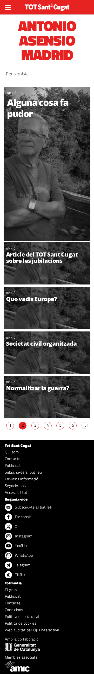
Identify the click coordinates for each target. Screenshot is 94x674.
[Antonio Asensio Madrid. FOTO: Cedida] (47, 164)
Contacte (12, 459)
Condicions (14, 610)
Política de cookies (20, 623)
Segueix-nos (15, 486)
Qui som (12, 452)
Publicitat (13, 465)
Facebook (22, 517)
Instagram (23, 536)
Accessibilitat (16, 492)
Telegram (22, 565)
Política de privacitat (22, 616)
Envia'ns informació (21, 479)
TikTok (19, 574)
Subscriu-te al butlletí (23, 472)
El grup (11, 590)
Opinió (11, 93)
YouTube (21, 545)
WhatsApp (23, 555)
